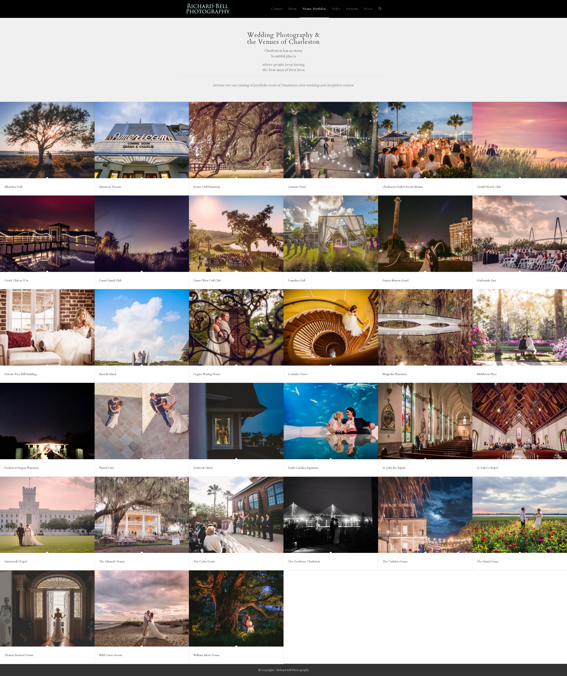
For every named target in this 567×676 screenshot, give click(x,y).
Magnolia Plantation (395, 374)
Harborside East (486, 281)
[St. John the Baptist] (425, 421)
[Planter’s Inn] (142, 421)
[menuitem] (276, 9)
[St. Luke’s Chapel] (519, 421)
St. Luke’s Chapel (487, 468)
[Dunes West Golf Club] (236, 234)
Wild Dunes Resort (110, 655)
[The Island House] (519, 515)
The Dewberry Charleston (304, 562)
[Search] (380, 9)
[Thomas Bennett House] (47, 608)
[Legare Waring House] (236, 327)
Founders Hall (296, 281)
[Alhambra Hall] (47, 140)
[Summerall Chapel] (47, 515)
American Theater (110, 187)
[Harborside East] (519, 234)
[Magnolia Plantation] (425, 327)
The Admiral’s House (112, 562)
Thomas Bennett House (19, 655)
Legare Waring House (207, 374)
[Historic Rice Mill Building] (47, 327)
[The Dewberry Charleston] (331, 515)
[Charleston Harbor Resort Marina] (425, 140)
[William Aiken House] (236, 608)
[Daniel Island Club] (142, 234)
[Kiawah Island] (142, 327)
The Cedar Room (204, 562)
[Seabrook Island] (236, 421)
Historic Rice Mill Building (20, 374)
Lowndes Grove (297, 374)
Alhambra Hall (13, 187)
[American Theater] (142, 140)
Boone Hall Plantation (206, 187)
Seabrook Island (203, 468)
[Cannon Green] (331, 140)
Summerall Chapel (15, 562)
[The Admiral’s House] (142, 515)
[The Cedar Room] (236, 515)
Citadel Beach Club (489, 187)
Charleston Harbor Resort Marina (403, 187)
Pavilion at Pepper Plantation (21, 468)
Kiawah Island (107, 374)
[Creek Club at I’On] (47, 234)
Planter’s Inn (106, 468)
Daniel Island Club (110, 281)
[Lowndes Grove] (331, 327)
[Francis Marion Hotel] (425, 234)
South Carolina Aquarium (303, 468)
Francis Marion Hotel (395, 281)
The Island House (488, 562)
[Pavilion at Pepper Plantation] (47, 421)
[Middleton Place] (519, 327)
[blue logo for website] (208, 9)
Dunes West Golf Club (207, 281)
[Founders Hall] (331, 234)
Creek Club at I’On (16, 281)
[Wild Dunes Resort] (142, 608)
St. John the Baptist (394, 468)
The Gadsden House (395, 562)
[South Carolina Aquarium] (331, 421)
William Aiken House (206, 655)
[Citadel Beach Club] (519, 140)
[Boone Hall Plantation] (236, 140)
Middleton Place (487, 374)
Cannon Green (297, 187)
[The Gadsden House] (425, 515)
